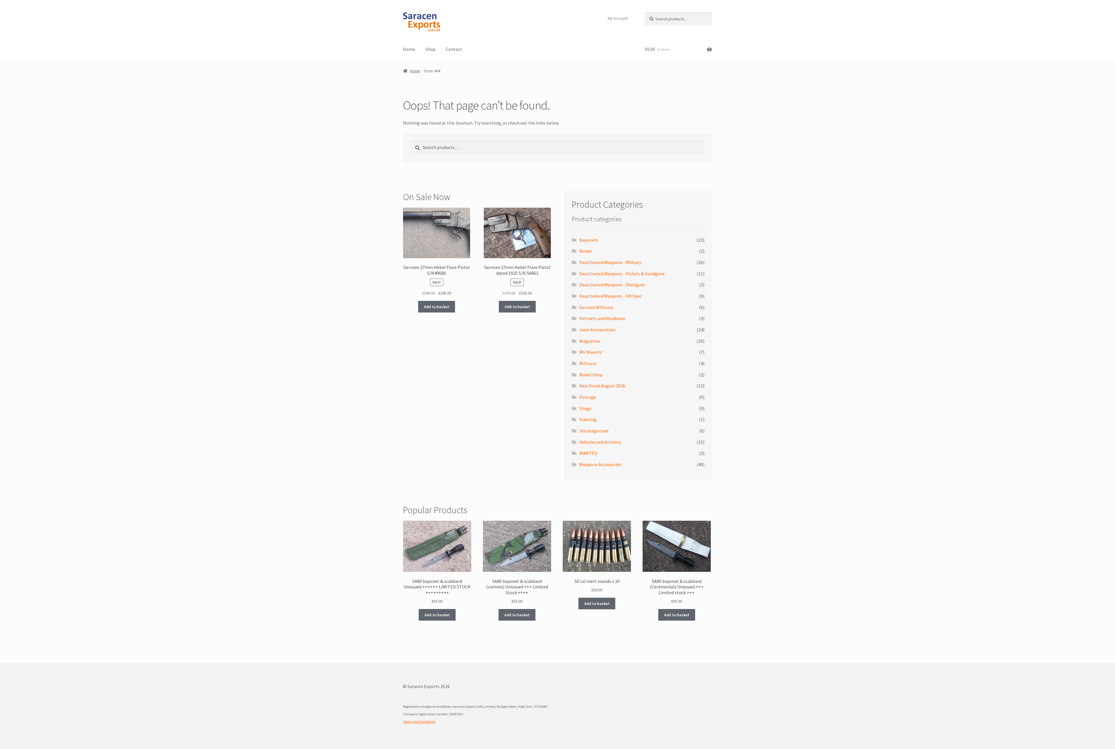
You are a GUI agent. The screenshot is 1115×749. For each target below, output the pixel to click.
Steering (587, 419)
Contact (454, 49)
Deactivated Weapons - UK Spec (610, 296)
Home (409, 49)
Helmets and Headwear (602, 318)
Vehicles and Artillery (600, 442)
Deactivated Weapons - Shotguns (612, 285)
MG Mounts (590, 352)
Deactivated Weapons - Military (610, 262)
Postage (587, 397)
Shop (430, 49)
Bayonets (588, 240)
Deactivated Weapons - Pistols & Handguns (622, 273)
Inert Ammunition (597, 330)
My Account (618, 18)
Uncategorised (593, 431)
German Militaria (596, 307)
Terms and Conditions (419, 721)
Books (585, 251)
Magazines (589, 341)
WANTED (588, 453)
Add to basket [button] (436, 306)
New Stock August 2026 (602, 386)
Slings (585, 408)
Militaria (587, 363)
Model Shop (591, 375)
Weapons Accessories (600, 464)
